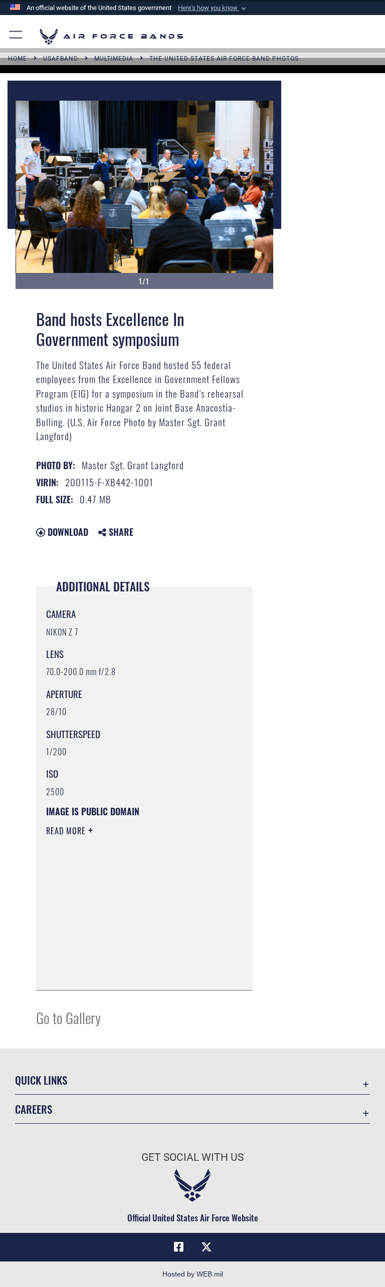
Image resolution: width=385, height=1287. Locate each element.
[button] (213, 8)
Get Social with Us (192, 1157)
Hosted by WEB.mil (192, 1274)
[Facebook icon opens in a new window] (178, 1246)
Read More (67, 831)
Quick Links (41, 1080)
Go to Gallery (68, 1017)
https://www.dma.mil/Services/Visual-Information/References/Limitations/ (136, 929)
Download (66, 531)
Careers (33, 1109)
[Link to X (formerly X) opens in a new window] (206, 1246)
